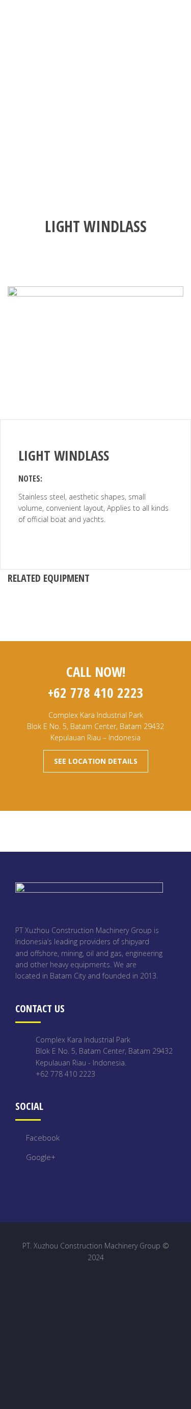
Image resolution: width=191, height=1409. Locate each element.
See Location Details (96, 761)
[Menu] (182, 20)
